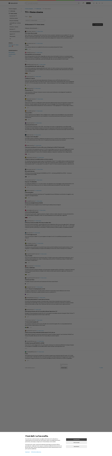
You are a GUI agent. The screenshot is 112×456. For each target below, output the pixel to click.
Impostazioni (76, 446)
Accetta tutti (76, 439)
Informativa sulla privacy (36, 452)
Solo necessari (76, 442)
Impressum (27, 452)
